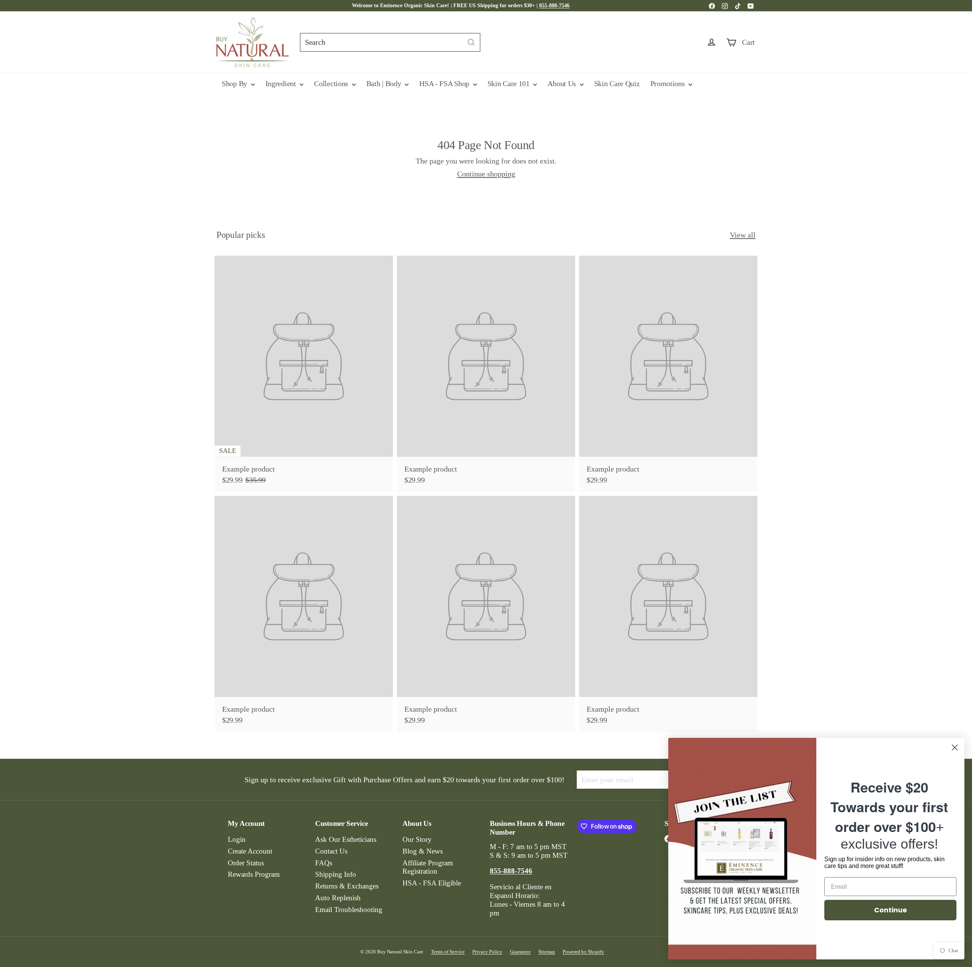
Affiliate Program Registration (427, 867)
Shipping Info (335, 874)
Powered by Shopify (583, 951)
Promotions (668, 83)
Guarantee (520, 951)
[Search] (471, 42)
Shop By (235, 83)
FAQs (323, 863)
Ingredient (281, 83)
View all (743, 235)
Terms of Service (448, 951)
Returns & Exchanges (347, 886)
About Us (563, 83)
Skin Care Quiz (617, 83)
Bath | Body (384, 83)
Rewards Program (254, 874)
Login (237, 839)
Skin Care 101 (510, 83)
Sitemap (546, 951)
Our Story (417, 839)
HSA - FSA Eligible (431, 883)
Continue (890, 910)
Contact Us (331, 851)
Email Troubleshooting (348, 910)
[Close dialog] (954, 747)
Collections (332, 83)
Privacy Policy (487, 951)
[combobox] (390, 42)
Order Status (246, 863)
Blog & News (422, 851)
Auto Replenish (338, 898)
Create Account (250, 851)
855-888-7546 (554, 5)
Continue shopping (486, 174)
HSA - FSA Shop (445, 83)
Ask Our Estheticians (345, 839)
